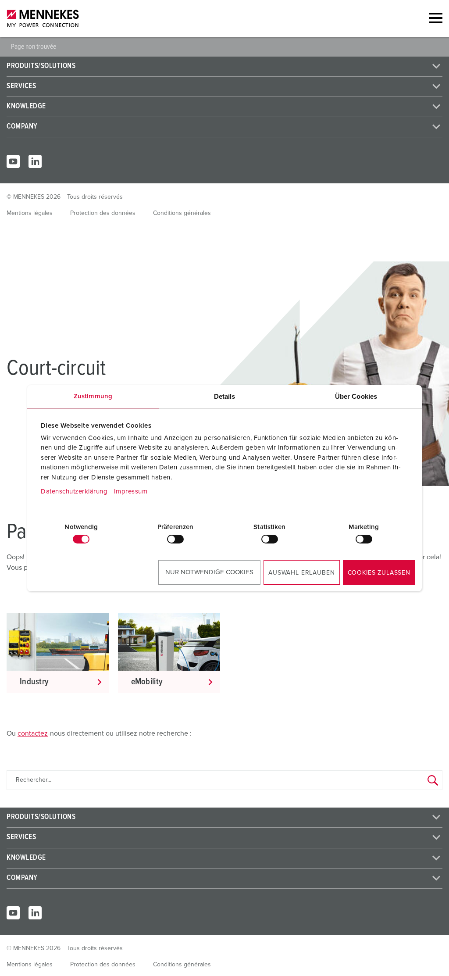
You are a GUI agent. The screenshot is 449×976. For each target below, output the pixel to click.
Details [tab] (224, 396)
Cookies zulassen (379, 573)
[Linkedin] (35, 161)
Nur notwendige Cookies (209, 572)
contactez (33, 733)
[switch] (175, 539)
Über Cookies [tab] (356, 396)
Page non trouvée (33, 46)
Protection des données (102, 213)
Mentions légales (30, 213)
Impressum (131, 491)
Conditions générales (182, 213)
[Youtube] (13, 161)
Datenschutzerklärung (74, 491)
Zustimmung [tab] (93, 396)
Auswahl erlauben (301, 573)
